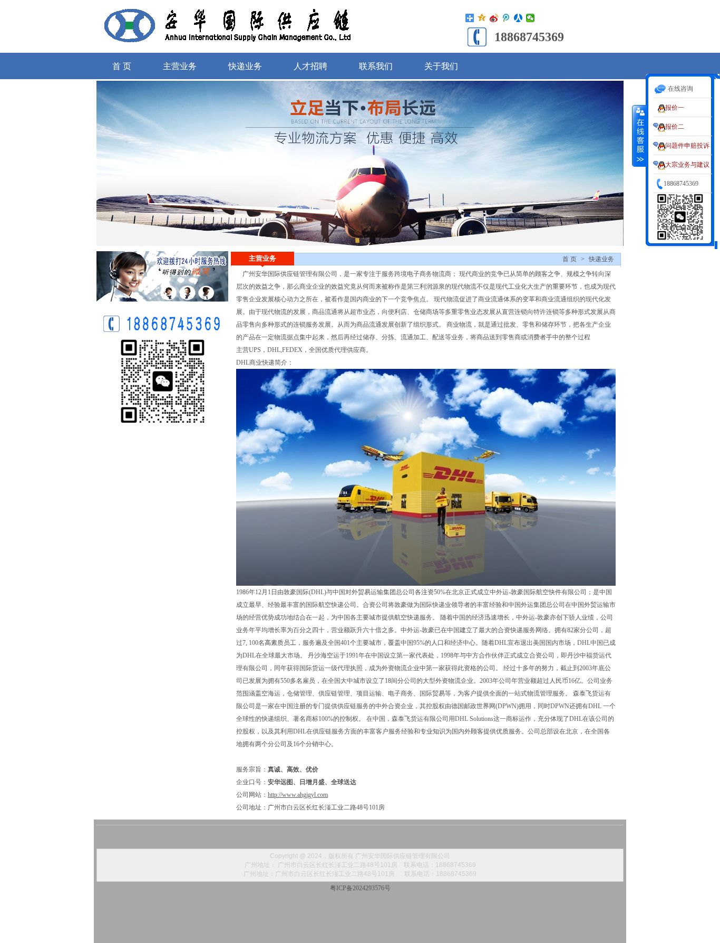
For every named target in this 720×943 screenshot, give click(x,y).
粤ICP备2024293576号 (360, 888)
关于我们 (441, 66)
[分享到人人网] (518, 18)
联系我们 (376, 66)
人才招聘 (310, 66)
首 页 (121, 66)
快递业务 (245, 66)
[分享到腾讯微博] (506, 18)
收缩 (639, 135)
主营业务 (180, 66)
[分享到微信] (530, 18)
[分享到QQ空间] (482, 18)
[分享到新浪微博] (494, 18)
